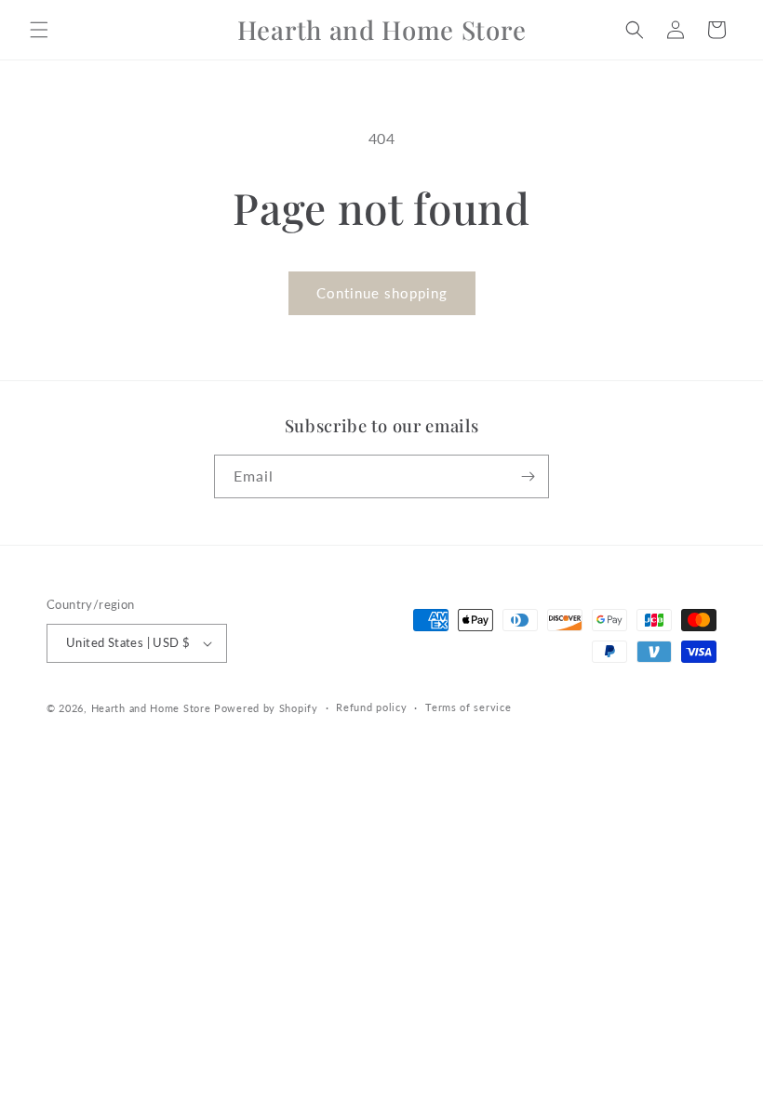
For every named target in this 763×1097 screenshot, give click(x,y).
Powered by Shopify (266, 708)
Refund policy (371, 707)
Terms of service (468, 707)
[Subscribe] (527, 476)
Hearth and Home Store (151, 708)
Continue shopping (382, 292)
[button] (39, 29)
